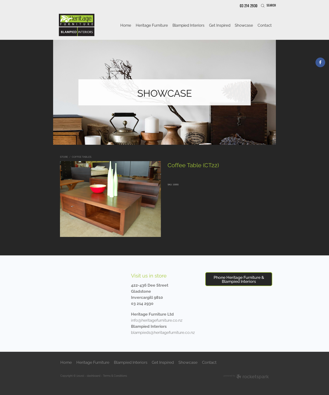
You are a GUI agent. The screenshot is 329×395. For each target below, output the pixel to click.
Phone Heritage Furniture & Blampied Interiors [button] (239, 279)
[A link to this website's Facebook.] (320, 62)
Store (64, 156)
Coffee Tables (81, 156)
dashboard (93, 375)
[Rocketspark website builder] (246, 377)
